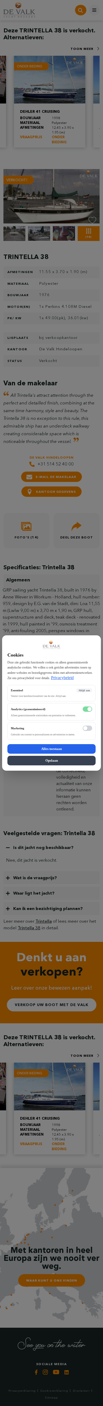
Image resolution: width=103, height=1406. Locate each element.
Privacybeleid (62, 677)
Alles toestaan (51, 749)
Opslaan (51, 760)
